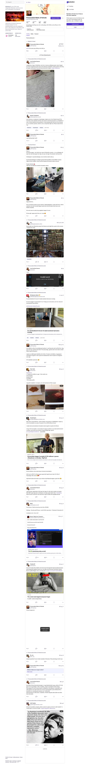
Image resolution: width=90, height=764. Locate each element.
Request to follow (56, 18)
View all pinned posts (46, 55)
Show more (29, 671)
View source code (13, 762)
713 (27, 22)
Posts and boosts (30, 38)
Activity (28, 34)
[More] (63, 51)
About (11, 757)
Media (32, 34)
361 (33, 22)
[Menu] (62, 18)
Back (29, 2)
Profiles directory (16, 757)
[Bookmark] (54, 51)
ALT (52, 105)
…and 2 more (42, 337)
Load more (45, 748)
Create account (75, 24)
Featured (36, 34)
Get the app (14, 760)
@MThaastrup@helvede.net (31, 19)
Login (75, 27)
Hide (52, 71)
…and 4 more (46, 127)
